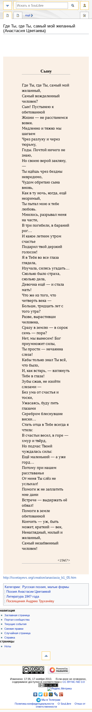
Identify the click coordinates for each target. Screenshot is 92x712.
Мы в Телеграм (50, 699)
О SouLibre (64, 703)
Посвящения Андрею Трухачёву (30, 601)
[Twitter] (40, 694)
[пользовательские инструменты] (84, 5)
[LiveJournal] (56, 694)
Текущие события (15, 624)
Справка (9, 637)
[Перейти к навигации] (7, 5)
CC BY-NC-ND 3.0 (74, 681)
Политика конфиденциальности (34, 703)
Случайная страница (17, 633)
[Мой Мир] (50, 694)
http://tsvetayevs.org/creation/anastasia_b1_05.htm (39, 577)
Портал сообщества (16, 619)
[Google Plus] (61, 694)
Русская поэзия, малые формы (45, 587)
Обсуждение (18, 16)
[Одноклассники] (45, 694)
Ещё (27, 15)
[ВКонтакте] (35, 694)
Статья (7, 16)
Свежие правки (13, 628)
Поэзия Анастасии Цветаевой (28, 591)
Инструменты (84, 16)
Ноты (7, 646)
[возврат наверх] (46, 655)
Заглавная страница (17, 615)
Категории (12, 587)
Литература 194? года (22, 596)
